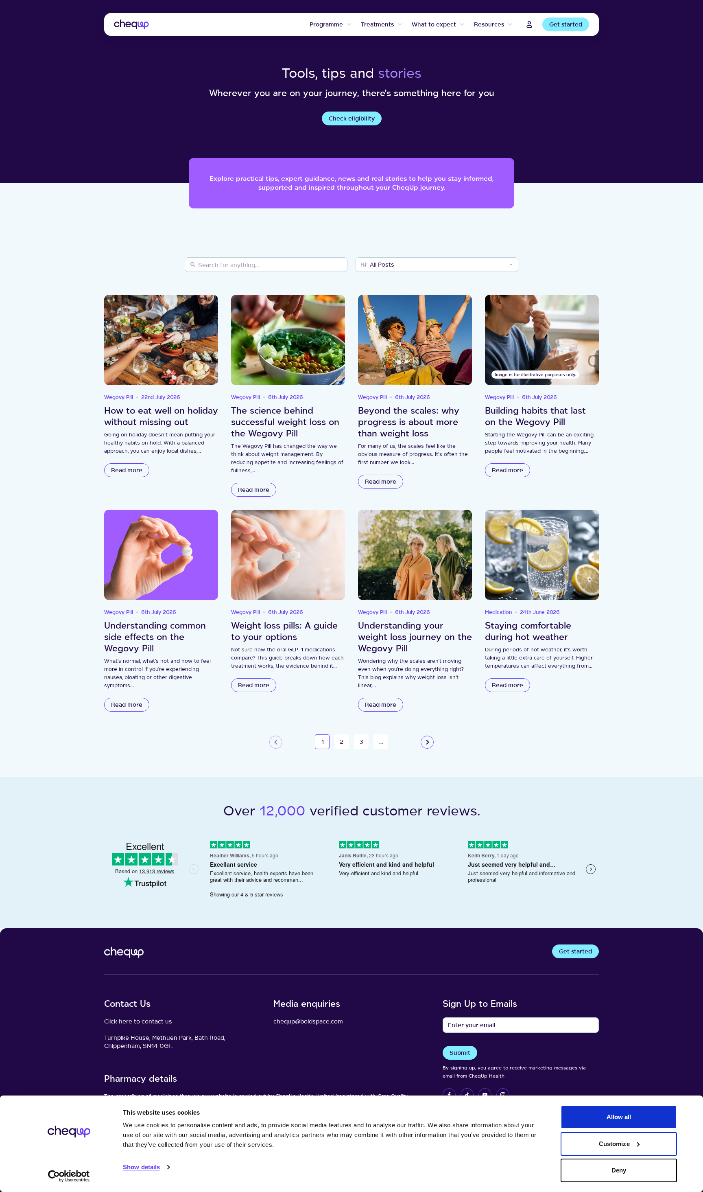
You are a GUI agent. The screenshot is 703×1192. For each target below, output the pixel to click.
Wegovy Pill (118, 397)
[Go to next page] (427, 742)
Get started (565, 24)
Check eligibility (352, 118)
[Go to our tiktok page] (467, 1094)
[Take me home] (131, 24)
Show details (141, 1167)
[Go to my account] (529, 24)
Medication (498, 612)
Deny (618, 1170)
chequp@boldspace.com (308, 1021)
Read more (126, 470)
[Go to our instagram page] (502, 1094)
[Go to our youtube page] (484, 1094)
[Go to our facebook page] (449, 1094)
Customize (614, 1143)
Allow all (619, 1116)
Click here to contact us (138, 1021)
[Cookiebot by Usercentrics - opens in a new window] (69, 1176)
